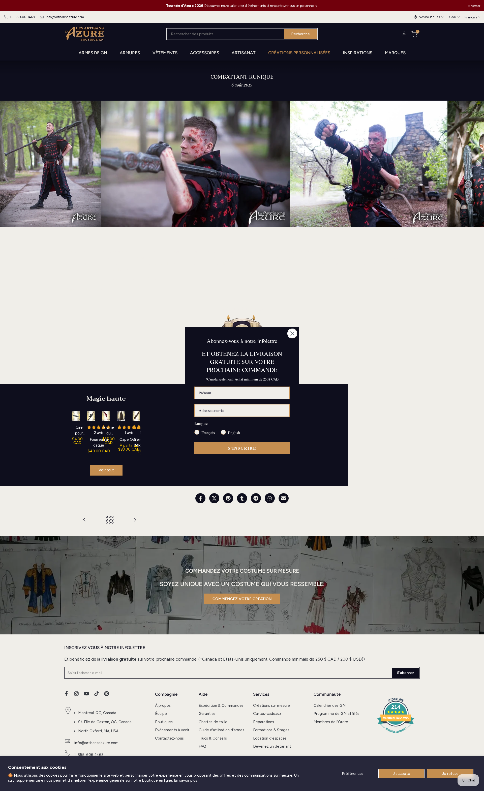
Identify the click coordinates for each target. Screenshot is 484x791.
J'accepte (401, 773)
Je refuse (450, 773)
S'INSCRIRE (242, 448)
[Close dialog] (292, 333)
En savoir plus (185, 780)
